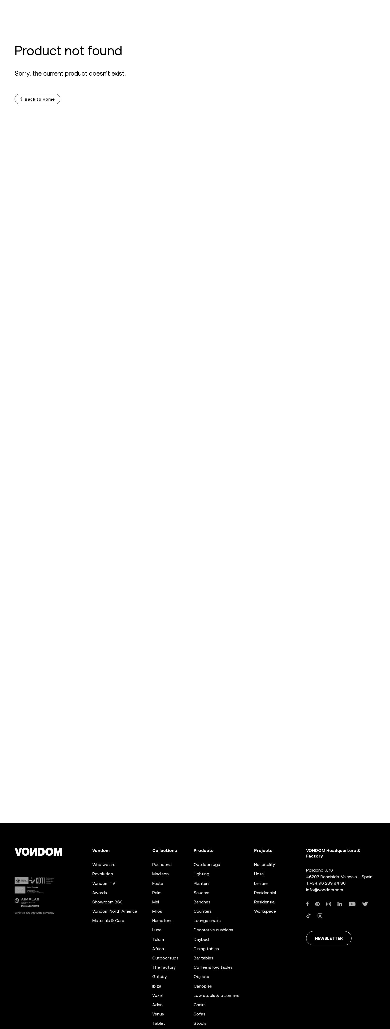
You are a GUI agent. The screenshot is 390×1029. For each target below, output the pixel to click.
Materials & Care (108, 920)
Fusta (157, 883)
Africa (158, 948)
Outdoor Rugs (165, 958)
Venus (158, 1014)
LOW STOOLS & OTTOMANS (216, 995)
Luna (157, 930)
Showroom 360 (107, 902)
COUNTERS (203, 911)
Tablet (158, 1023)
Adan (157, 1004)
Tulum (158, 939)
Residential (264, 902)
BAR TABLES (203, 958)
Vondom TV (103, 883)
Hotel (259, 874)
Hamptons (162, 920)
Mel (155, 902)
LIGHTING (201, 874)
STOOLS (200, 1023)
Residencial (265, 892)
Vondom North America (114, 911)
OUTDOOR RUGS (207, 864)
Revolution (102, 874)
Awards (99, 892)
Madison (160, 874)
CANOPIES (203, 986)
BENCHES (202, 902)
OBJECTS (201, 976)
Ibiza (156, 986)
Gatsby (159, 976)
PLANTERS (202, 883)
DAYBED (201, 939)
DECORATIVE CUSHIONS (213, 930)
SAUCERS (201, 892)
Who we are (103, 864)
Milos (157, 911)
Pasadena (162, 864)
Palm (157, 892)
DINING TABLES (206, 948)
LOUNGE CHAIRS (207, 920)
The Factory (164, 967)
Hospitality (264, 864)
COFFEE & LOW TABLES (213, 967)
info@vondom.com (324, 889)
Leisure (261, 883)
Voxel (157, 995)
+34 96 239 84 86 (328, 883)
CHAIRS (200, 1004)
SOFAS (199, 1014)
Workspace (265, 911)
